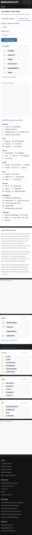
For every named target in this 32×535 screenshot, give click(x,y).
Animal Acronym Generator (10, 505)
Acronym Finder (6, 466)
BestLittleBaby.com (7, 528)
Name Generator (6, 472)
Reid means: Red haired (9, 340)
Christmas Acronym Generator (11, 511)
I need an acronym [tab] (8, 19)
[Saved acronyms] (25, 2)
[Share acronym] (20, 46)
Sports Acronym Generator (10, 517)
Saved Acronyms (6, 495)
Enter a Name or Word (10, 23)
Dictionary (4, 489)
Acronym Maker (6, 464)
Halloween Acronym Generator (11, 514)
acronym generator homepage (14, 261)
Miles (3, 379)
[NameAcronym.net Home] (9, 2)
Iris (2, 402)
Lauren (4, 352)
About (3, 492)
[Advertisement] (16, 100)
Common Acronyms (7, 486)
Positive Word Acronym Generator (12, 503)
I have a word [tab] (23, 19)
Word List (5, 31)
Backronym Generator (20, 267)
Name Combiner (15, 265)
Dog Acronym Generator (9, 508)
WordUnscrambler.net (8, 531)
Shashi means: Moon (9, 77)
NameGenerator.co (7, 525)
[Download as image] (24, 46)
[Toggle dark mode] (29, 2)
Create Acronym (9, 40)
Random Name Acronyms (9, 483)
